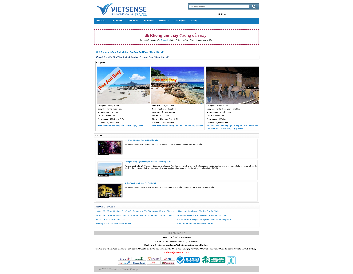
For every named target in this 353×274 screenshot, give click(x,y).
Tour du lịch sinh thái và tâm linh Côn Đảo (196, 223)
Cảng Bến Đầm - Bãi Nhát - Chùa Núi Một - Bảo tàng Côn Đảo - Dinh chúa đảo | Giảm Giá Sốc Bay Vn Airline (144, 215)
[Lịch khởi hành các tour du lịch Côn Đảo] (109, 147)
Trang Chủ (128, 9)
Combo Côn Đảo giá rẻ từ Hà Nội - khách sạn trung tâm (202, 215)
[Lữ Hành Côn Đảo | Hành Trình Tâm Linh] (96, 52)
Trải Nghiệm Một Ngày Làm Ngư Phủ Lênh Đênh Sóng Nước (148, 162)
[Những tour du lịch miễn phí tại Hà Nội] (109, 190)
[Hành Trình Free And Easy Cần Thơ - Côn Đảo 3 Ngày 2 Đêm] (177, 85)
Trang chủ (165, 40)
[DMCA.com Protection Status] (231, 264)
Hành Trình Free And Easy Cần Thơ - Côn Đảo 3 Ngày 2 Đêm (177, 126)
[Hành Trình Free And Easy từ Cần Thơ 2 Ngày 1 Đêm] (123, 85)
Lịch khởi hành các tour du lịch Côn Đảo (141, 140)
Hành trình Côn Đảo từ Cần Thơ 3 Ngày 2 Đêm (199, 211)
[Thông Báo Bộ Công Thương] (187, 264)
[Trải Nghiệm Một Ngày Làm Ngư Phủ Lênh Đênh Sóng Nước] (109, 169)
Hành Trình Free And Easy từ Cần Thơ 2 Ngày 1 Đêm (120, 126)
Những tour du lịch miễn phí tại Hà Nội (140, 183)
